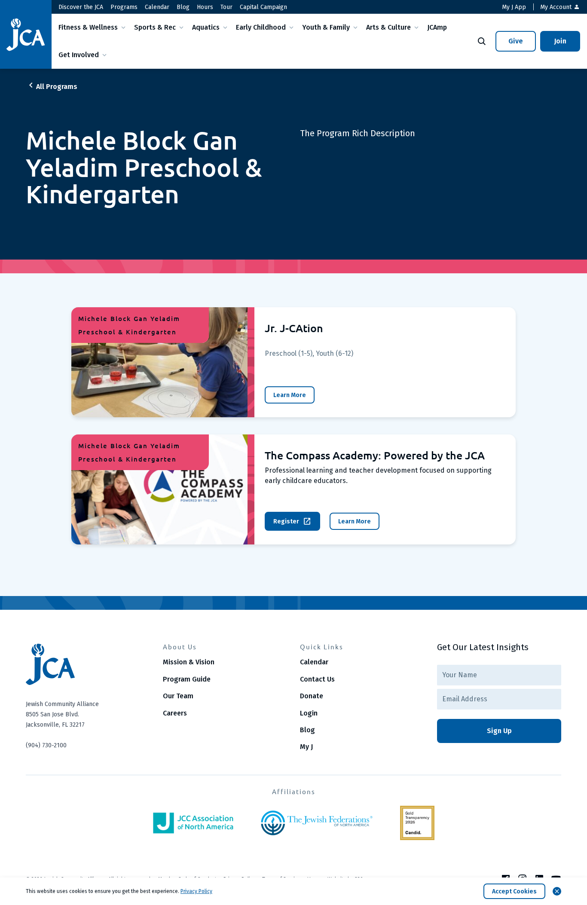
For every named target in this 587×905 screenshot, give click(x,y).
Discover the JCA (80, 7)
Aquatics (206, 27)
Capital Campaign (263, 7)
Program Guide (187, 679)
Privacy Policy (196, 891)
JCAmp (437, 27)
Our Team (178, 696)
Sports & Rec (155, 27)
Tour (226, 7)
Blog (183, 7)
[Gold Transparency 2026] (417, 823)
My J (306, 747)
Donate (311, 696)
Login (309, 713)
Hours (205, 7)
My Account (556, 7)
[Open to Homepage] (88, 664)
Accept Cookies (514, 891)
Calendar (157, 7)
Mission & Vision (188, 662)
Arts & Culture (388, 27)
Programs (124, 7)
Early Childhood (261, 27)
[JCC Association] (193, 823)
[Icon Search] (482, 41)
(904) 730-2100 (46, 745)
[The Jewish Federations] (317, 823)
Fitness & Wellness (88, 27)
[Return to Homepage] (26, 34)
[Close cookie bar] (557, 891)
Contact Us (317, 679)
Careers (175, 713)
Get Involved (78, 55)
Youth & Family (326, 27)
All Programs (56, 87)
